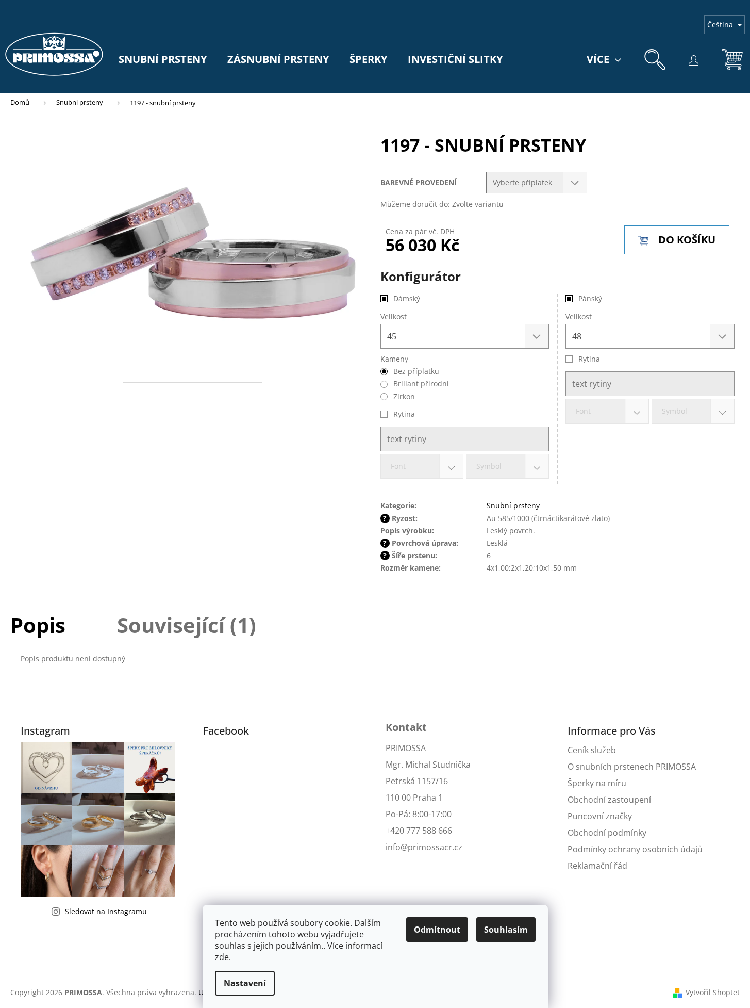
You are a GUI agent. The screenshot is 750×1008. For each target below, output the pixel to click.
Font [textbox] (583, 411)
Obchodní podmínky (607, 832)
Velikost (578, 316)
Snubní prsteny (513, 505)
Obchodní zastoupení (609, 799)
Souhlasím (506, 929)
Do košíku (686, 240)
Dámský (406, 298)
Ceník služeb (592, 750)
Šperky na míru (597, 783)
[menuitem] (162, 59)
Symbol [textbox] (674, 411)
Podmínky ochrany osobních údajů (635, 849)
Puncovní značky (600, 816)
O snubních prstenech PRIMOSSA (632, 766)
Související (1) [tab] (186, 625)
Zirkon (404, 396)
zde (222, 957)
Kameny (394, 359)
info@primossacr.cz (424, 847)
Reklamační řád (597, 865)
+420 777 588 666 (419, 830)
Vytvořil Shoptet (713, 992)
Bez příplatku (416, 371)
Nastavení (245, 983)
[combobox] (606, 411)
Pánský (590, 298)
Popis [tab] (37, 625)
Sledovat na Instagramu (106, 911)
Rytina (589, 359)
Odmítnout (437, 929)
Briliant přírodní (421, 383)
